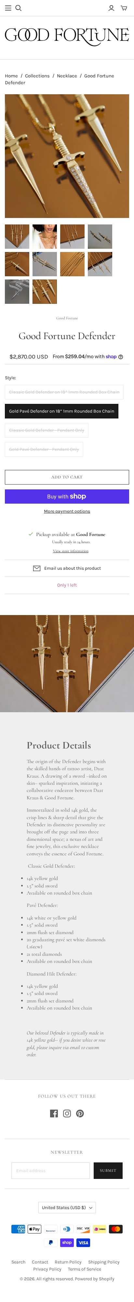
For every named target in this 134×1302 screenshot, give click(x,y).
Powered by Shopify (94, 1279)
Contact (40, 1262)
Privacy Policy (47, 1269)
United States (64, 1207)
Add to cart (67, 477)
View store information (70, 551)
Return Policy (68, 1262)
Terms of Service (84, 1269)
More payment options (67, 511)
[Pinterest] (80, 1113)
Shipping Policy (104, 1262)
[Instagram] (67, 1113)
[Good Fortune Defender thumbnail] (17, 236)
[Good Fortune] (67, 36)
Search (18, 1262)
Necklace (67, 76)
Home (11, 76)
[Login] (111, 8)
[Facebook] (54, 1113)
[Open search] (18, 8)
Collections (37, 76)
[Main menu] (8, 8)
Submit (108, 1170)
